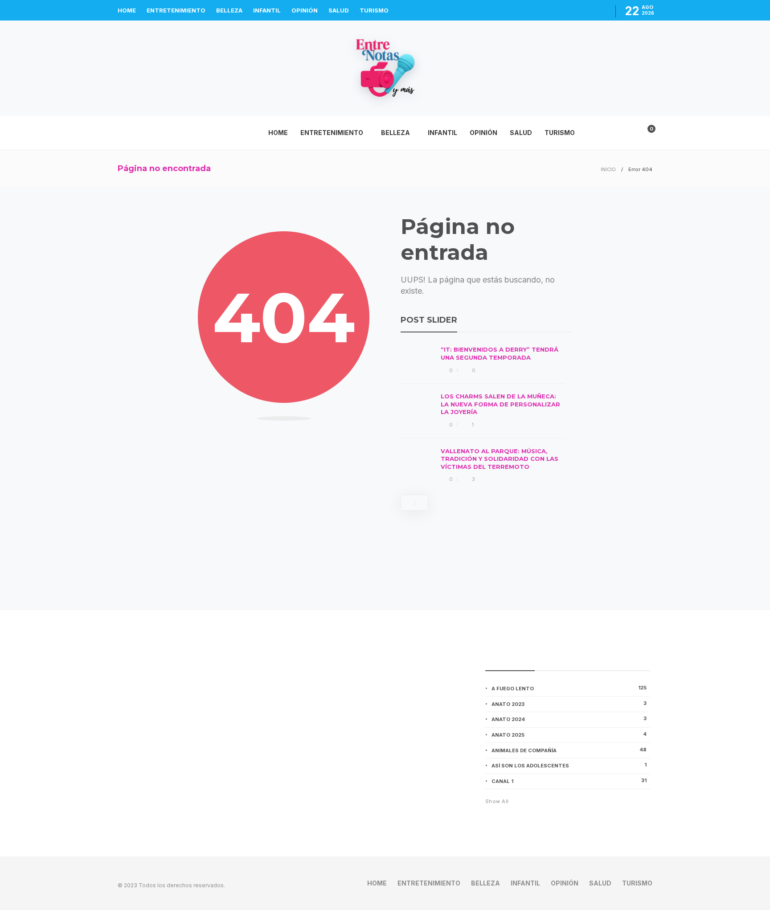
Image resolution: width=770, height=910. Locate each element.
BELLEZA (229, 10)
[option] (483, 414)
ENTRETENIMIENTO (176, 10)
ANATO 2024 (569, 718)
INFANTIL (267, 10)
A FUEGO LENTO (569, 688)
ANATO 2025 (569, 734)
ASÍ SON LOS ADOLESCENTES (569, 765)
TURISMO (374, 10)
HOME (127, 10)
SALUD (338, 10)
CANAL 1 (569, 780)
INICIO (608, 169)
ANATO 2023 (569, 703)
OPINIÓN (304, 10)
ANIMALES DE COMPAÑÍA (569, 750)
